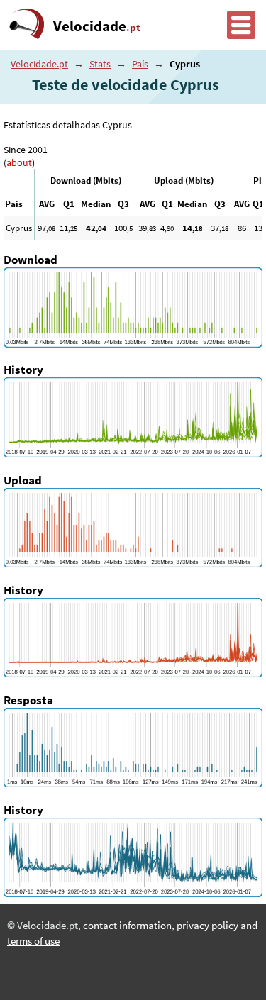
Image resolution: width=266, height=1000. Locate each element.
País (140, 63)
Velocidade (96, 26)
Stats (100, 63)
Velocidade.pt (39, 63)
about (19, 162)
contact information (127, 925)
